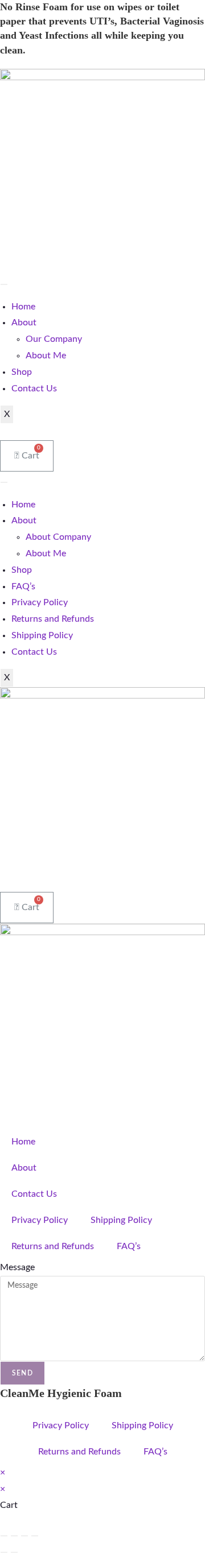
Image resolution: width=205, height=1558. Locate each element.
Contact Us (34, 388)
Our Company (54, 339)
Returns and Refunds (52, 618)
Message (17, 1267)
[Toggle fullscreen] (14, 1536)
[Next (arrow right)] (14, 1552)
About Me (46, 355)
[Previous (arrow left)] (4, 1552)
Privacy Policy (39, 602)
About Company (58, 537)
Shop (21, 372)
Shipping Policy (42, 635)
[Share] (24, 1536)
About (23, 322)
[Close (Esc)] (35, 1536)
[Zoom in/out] (4, 1536)
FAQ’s (23, 586)
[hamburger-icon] (4, 284)
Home (23, 306)
